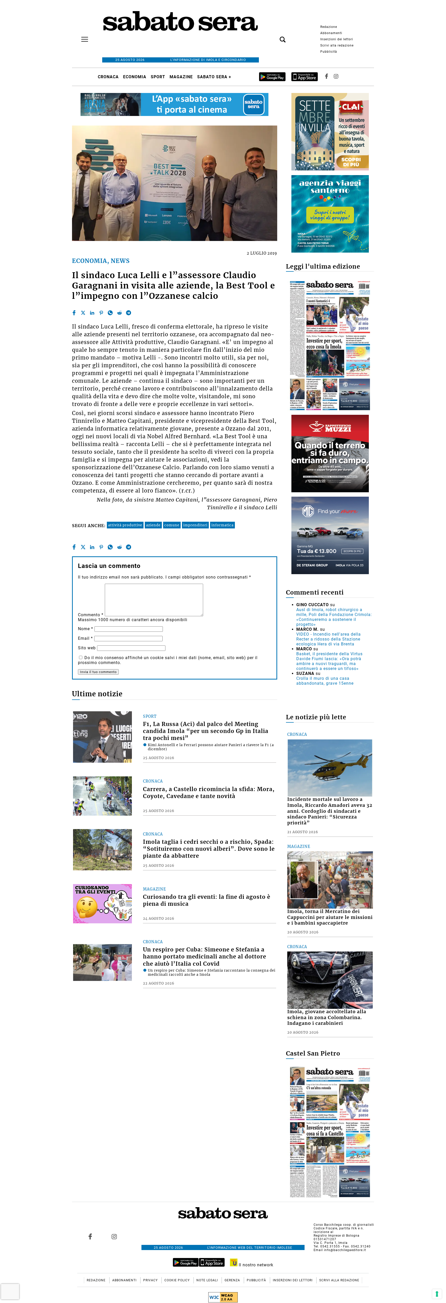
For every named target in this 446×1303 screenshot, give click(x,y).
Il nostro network (255, 1264)
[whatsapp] (110, 313)
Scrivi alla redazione (337, 45)
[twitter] (83, 313)
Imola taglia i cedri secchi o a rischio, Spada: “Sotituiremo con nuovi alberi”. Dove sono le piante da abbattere (209, 849)
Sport (158, 76)
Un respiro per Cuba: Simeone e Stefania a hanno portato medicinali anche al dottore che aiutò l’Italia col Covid (204, 956)
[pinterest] (101, 313)
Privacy (151, 1280)
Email (85, 638)
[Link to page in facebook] (90, 1236)
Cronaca (108, 76)
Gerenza (233, 1280)
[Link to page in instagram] (114, 1236)
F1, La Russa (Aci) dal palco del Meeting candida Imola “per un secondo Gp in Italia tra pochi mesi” (205, 731)
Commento (90, 614)
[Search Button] (275, 36)
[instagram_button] (336, 76)
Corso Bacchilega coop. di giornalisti (344, 1225)
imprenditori (195, 525)
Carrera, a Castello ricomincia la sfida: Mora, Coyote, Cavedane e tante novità (209, 793)
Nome (85, 628)
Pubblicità (328, 51)
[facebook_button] (326, 76)
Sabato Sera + (214, 76)
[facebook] (74, 313)
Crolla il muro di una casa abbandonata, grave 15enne (325, 681)
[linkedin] (92, 313)
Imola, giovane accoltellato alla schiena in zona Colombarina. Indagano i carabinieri (326, 1017)
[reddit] (119, 313)
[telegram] (128, 313)
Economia (134, 76)
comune (171, 525)
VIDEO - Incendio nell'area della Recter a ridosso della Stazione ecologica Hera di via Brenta (328, 639)
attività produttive (125, 525)
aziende (153, 525)
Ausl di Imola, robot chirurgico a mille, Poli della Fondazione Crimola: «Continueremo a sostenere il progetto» (334, 617)
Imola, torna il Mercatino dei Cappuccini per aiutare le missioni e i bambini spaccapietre (330, 917)
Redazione (328, 27)
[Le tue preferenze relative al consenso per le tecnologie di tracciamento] (437, 1294)
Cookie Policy (177, 1280)
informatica (222, 525)
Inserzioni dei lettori (336, 39)
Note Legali (207, 1280)
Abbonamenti (331, 33)
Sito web (87, 647)
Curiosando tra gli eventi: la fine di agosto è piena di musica (206, 900)
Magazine (181, 76)
